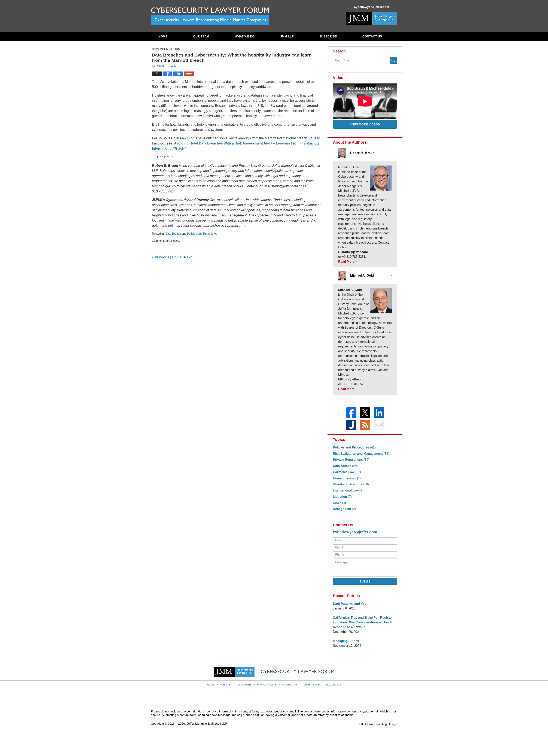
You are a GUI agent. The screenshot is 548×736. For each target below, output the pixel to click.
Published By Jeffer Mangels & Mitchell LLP (371, 18)
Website (225, 684)
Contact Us (372, 36)
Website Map (312, 684)
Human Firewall (348, 478)
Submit (365, 581)
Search (393, 60)
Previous (160, 257)
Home (162, 36)
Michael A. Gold (350, 290)
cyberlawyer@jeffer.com (366, 7)
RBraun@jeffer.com (353, 252)
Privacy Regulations (351, 459)
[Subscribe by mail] (379, 425)
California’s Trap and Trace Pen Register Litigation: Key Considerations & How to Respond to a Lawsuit (363, 622)
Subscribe (328, 36)
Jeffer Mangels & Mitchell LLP (207, 723)
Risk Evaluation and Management (361, 453)
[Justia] (351, 425)
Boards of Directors (351, 484)
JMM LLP (287, 36)
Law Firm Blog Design (376, 724)
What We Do (245, 36)
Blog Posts (333, 684)
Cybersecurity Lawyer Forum (210, 16)
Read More (346, 261)
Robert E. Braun (350, 167)
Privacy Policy (266, 684)
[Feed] (365, 425)
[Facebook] (351, 412)
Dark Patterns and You (349, 603)
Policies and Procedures (202, 233)
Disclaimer (244, 684)
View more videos (365, 124)
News (339, 503)
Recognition (344, 509)
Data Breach (173, 233)
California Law (347, 472)
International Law (348, 490)
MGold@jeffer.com (352, 379)
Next (189, 257)
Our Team (201, 36)
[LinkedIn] (379, 412)
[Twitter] (365, 412)
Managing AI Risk (346, 641)
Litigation (342, 496)
